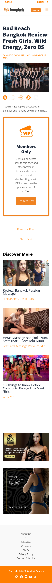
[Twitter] (5, 97)
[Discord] (26, 576)
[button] (48, 2)
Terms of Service (26, 558)
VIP (28, 55)
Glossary (26, 546)
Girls (6, 396)
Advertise (26, 542)
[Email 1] (16, 576)
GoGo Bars (20, 55)
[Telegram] (20, 97)
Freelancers (10, 299)
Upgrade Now (26, 201)
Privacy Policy (26, 554)
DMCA (26, 550)
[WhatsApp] (13, 97)
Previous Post (26, 229)
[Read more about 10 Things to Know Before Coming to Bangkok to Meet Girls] (26, 367)
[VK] (28, 97)
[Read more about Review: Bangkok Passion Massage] (26, 273)
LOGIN (40, 2)
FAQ (26, 538)
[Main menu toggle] (47, 9)
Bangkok (8, 55)
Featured (9, 346)
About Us (26, 534)
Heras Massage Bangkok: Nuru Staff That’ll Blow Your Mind (25, 339)
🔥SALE (8, 2)
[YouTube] (30, 576)
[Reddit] (21, 576)
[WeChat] (36, 97)
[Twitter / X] (35, 576)
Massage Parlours (27, 346)
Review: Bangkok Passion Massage (21, 292)
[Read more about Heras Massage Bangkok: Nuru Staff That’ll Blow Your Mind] (26, 320)
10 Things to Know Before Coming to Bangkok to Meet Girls (23, 388)
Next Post (26, 239)
